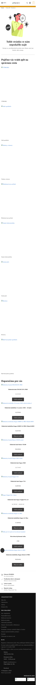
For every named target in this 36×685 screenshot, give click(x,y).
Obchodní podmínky (6, 622)
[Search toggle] (27, 3)
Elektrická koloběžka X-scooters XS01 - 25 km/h (18, 407)
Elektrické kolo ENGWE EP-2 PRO (18, 389)
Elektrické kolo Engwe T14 (18, 481)
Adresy (3, 604)
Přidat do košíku (18, 436)
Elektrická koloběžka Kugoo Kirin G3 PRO (18, 554)
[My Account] (30, 3)
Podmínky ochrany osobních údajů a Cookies (13, 629)
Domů (2, 8)
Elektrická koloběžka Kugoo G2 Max (18, 518)
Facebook (6, 668)
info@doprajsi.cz (11, 662)
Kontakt (3, 634)
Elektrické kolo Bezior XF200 (18, 444)
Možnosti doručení (6, 618)
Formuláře (4, 627)
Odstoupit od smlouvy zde (8, 636)
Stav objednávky (5, 613)
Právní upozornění (6, 672)
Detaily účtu (4, 607)
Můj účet (3, 600)
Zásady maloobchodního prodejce (10, 631)
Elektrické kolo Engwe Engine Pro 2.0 (18, 499)
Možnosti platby (5, 620)
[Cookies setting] (2, 550)
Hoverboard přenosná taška (18, 536)
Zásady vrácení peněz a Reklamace (10, 625)
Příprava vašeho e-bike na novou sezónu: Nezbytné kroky (16, 649)
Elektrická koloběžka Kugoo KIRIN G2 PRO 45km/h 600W (18, 426)
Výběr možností (18, 399)
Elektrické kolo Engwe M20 (18, 463)
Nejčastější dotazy (6, 615)
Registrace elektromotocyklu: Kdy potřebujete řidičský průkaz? (17, 642)
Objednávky (4, 602)
